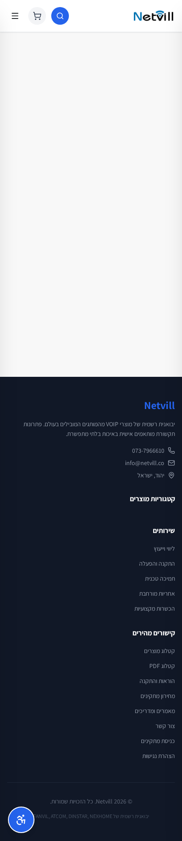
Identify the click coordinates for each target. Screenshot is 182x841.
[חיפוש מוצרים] (60, 16)
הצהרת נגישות (158, 756)
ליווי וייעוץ (164, 548)
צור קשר (165, 726)
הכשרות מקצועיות (154, 608)
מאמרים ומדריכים (155, 711)
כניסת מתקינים (158, 741)
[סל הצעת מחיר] (37, 16)
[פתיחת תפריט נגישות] (21, 819)
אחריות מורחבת (157, 593)
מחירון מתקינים (157, 696)
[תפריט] (15, 16)
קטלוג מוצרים (159, 651)
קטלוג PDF (162, 666)
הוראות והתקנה (157, 681)
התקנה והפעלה (157, 563)
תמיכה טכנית (160, 578)
